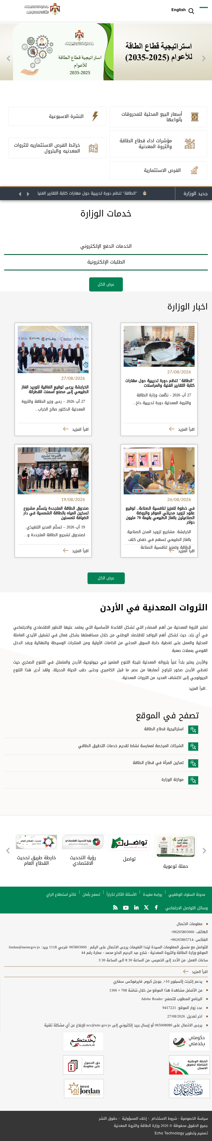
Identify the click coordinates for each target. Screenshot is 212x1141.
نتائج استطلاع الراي (61, 894)
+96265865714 (182, 940)
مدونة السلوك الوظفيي (186, 894)
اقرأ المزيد (186, 429)
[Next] (203, 58)
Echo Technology (169, 1133)
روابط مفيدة (152, 894)
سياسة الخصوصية (194, 1118)
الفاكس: (201, 940)
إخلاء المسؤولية (134, 1118)
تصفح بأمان (91, 894)
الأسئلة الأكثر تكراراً (122, 894)
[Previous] (8, 58)
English (178, 9)
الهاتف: (201, 932)
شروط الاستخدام (163, 1118)
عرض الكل (106, 284)
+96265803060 (182, 932)
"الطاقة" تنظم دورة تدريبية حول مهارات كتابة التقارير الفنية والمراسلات (89, 193)
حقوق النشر (108, 1118)
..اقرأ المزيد (198, 688)
